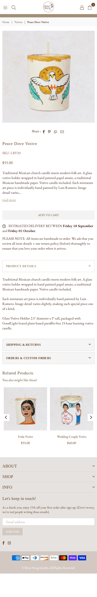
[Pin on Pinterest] (49, 131)
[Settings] (82, 7)
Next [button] (91, 417)
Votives (18, 22)
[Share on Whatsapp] (55, 131)
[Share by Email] (62, 131)
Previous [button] (5, 417)
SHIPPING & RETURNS (23, 344)
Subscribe (12, 531)
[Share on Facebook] (44, 131)
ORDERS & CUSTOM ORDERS (28, 358)
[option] (48, 15)
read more (9, 200)
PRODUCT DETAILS (21, 266)
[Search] (13, 7)
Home (5, 22)
